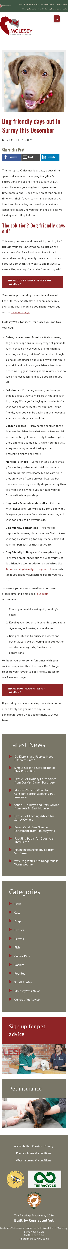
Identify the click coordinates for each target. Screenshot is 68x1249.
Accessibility (21, 1146)
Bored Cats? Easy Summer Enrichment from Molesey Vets (34, 829)
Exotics (19, 930)
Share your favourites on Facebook (26, 690)
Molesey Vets (47, 4)
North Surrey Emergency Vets (53, 9)
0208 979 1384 (34, 1235)
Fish (17, 947)
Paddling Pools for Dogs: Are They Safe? (33, 840)
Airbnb (9, 569)
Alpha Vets (62, 4)
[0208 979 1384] (57, 18)
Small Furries (23, 982)
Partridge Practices (29, 4)
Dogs (17, 921)
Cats (17, 912)
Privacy (48, 1146)
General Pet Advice (27, 1000)
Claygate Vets (29, 9)
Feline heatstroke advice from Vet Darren (34, 851)
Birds (17, 904)
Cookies (37, 1146)
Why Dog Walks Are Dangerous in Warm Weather (36, 862)
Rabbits (19, 965)
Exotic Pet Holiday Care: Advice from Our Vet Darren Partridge (35, 780)
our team (42, 593)
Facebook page (20, 312)
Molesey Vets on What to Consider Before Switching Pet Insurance (34, 793)
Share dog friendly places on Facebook (29, 282)
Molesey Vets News (27, 991)
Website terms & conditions (33, 1160)
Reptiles (19, 973)
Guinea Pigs (22, 956)
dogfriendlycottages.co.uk (35, 569)
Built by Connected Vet (34, 1220)
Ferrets (19, 939)
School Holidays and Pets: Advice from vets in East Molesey (36, 806)
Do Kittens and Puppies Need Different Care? (33, 758)
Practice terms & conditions (33, 1153)
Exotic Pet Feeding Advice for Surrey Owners (34, 817)
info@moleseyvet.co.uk (34, 1238)
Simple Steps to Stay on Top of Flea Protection (34, 769)
